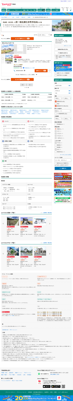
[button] (3, 219)
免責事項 (46, 392)
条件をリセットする (67, 45)
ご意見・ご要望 (53, 392)
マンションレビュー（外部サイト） (34, 357)
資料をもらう (41, 70)
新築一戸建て (26, 10)
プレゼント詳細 (11, 315)
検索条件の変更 (59, 80)
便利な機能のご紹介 (54, 374)
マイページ (64, 57)
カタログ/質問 (55, 10)
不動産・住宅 (4, 372)
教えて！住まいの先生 (17, 380)
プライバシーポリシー (10, 392)
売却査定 (48, 10)
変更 (69, 85)
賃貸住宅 (4, 10)
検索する (64, 168)
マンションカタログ (5, 380)
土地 (44, 10)
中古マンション (18, 10)
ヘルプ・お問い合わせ (63, 392)
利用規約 (30, 392)
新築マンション (10, 10)
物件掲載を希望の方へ (38, 392)
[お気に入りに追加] (49, 70)
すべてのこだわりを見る (65, 154)
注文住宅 (40, 10)
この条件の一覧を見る (47, 212)
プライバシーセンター (22, 392)
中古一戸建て (33, 10)
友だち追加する (45, 374)
